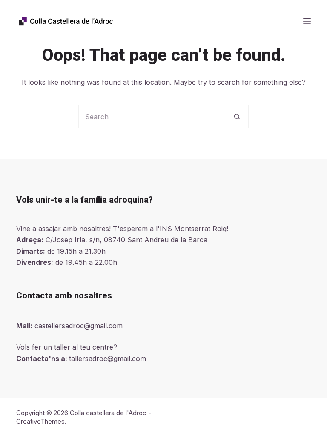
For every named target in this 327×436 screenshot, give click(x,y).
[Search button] (237, 116)
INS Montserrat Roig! (194, 228)
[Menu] (307, 21)
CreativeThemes (40, 421)
